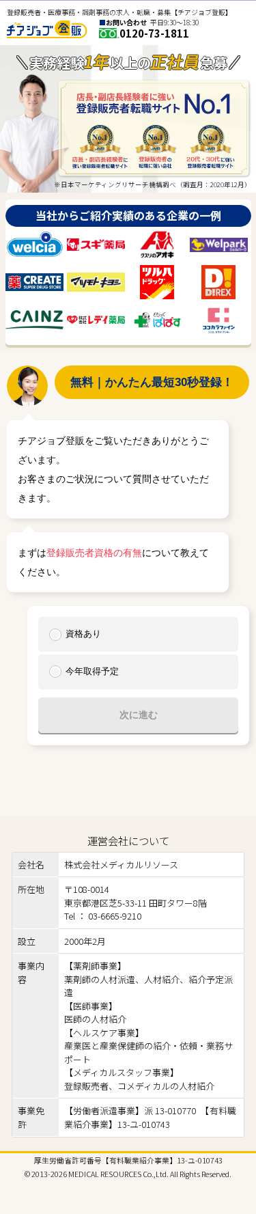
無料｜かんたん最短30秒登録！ (151, 382)
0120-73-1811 (154, 33)
